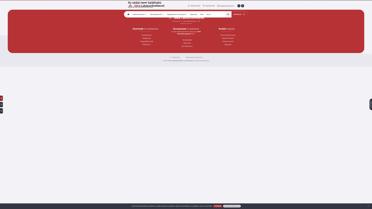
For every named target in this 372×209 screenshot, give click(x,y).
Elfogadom (217, 206)
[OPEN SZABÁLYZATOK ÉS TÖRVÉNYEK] (186, 14)
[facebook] (238, 5)
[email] (242, 5)
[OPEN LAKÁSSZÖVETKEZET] (146, 14)
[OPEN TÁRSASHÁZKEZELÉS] (163, 14)
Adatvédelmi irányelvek (232, 206)
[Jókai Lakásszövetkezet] (1, 98)
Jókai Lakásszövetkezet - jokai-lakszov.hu (181, 60)
